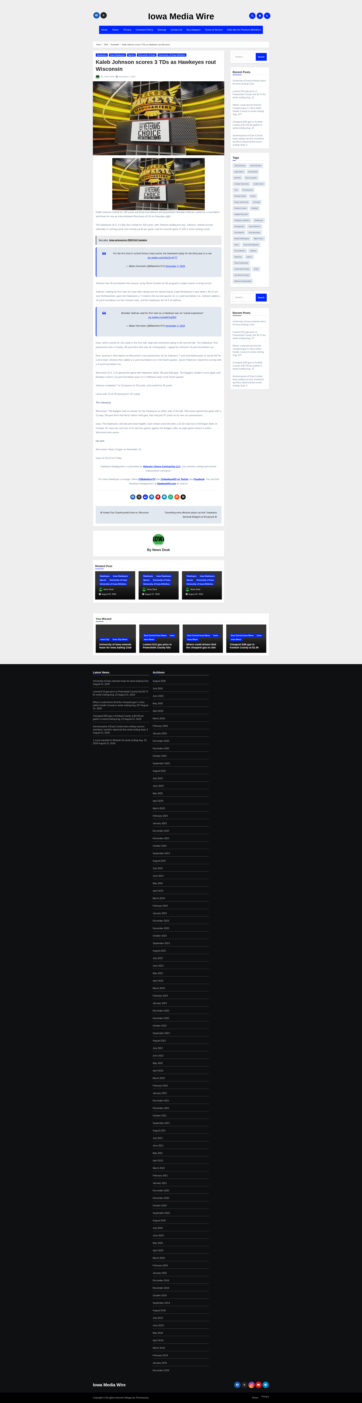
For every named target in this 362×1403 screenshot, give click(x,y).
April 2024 (158, 891)
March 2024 (159, 898)
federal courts (240, 208)
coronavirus (248, 190)
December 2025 (161, 741)
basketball (252, 172)
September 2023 (161, 943)
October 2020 (160, 1205)
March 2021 (159, 1168)
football (254, 208)
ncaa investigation (251, 245)
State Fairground (241, 263)
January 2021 (160, 1183)
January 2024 (160, 913)
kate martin (239, 233)
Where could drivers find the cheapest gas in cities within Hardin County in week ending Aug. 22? (201, 649)
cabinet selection (241, 184)
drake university (241, 202)
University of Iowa (146, 55)
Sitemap (161, 30)
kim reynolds (254, 233)
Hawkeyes (102, 55)
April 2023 (158, 981)
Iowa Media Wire (181, 16)
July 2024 (158, 868)
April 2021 (158, 1160)
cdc (236, 190)
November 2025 (161, 748)
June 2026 (158, 696)
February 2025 (160, 816)
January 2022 (160, 1093)
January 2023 (160, 1003)
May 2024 (158, 883)
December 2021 (161, 1100)
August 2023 (159, 951)
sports (249, 257)
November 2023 (161, 928)
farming (256, 202)
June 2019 (158, 1325)
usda (256, 269)
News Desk (109, 76)
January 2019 (160, 1363)
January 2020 (160, 1273)
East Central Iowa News (155, 635)
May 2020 (158, 1243)
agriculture (239, 172)
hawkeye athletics (242, 220)
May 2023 (158, 973)
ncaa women (239, 251)
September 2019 (161, 1303)
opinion (253, 251)
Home (104, 30)
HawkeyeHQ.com (166, 483)
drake (253, 196)
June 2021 (158, 1145)
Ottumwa (238, 257)
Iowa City (104, 639)
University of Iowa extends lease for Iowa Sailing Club (115, 646)
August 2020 (159, 1220)
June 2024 (158, 876)
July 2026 (158, 688)
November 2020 (161, 1198)
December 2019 (161, 1280)
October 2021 (160, 1115)
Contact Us (176, 30)
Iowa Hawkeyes (117, 55)
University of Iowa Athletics (172, 55)
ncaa (236, 245)
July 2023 (158, 958)
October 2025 (160, 756)
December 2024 (161, 831)
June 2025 (158, 786)
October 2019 (160, 1295)
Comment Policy (144, 30)
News (115, 30)
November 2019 (161, 1288)
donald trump (240, 196)
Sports (131, 55)
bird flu (237, 178)
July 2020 (158, 1228)
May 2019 (158, 1333)
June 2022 (158, 1055)
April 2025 (158, 801)
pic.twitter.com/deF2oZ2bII (162, 317)
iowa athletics (254, 226)
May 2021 (158, 1153)
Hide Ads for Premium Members (244, 30)
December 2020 (161, 1190)
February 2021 (160, 1175)
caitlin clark (258, 184)
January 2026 (160, 733)
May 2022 (158, 1063)
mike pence (258, 239)
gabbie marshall (240, 214)
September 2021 (161, 1123)
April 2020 (158, 1250)
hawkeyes (259, 220)
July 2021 (158, 1138)
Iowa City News (120, 639)
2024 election (255, 166)
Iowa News (149, 639)
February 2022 (160, 1085)
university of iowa (241, 269)
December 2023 (161, 921)
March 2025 (159, 808)
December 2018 (161, 1370)
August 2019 (159, 1310)
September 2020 (161, 1213)
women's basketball (242, 281)
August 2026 (159, 681)
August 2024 (159, 861)
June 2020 (158, 1235)
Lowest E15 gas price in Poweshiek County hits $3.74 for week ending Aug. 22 (249, 94)
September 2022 (161, 1033)
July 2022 (158, 1048)
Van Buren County (241, 275)
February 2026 (160, 726)
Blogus (128, 1397)
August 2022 (159, 1040)
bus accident (251, 178)
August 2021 (159, 1130)
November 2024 (161, 838)
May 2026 (158, 703)
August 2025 (159, 771)
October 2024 (160, 846)
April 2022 (158, 1070)
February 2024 (160, 906)
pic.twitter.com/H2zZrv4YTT (162, 257)
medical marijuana (241, 239)
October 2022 (160, 1026)
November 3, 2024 (175, 266)
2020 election (239, 166)
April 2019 (158, 1340)
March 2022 (159, 1078)
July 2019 (158, 1318)
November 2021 (161, 1108)
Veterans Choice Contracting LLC (161, 466)
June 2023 (158, 966)
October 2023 (160, 936)
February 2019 (160, 1355)
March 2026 (159, 718)
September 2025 (161, 763)
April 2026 (158, 711)
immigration (239, 226)
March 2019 (159, 1348)
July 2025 (158, 778)
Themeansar (142, 1397)
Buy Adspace (194, 30)
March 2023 (159, 988)
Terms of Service (214, 30)
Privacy (127, 30)
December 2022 (161, 1011)
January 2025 (160, 823)
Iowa (172, 635)
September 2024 (161, 853)
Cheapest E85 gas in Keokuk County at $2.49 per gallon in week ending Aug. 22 (248, 125)
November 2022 (161, 1018)
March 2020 (159, 1258)
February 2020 (160, 1265)
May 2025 (158, 793)
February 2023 (160, 996)
